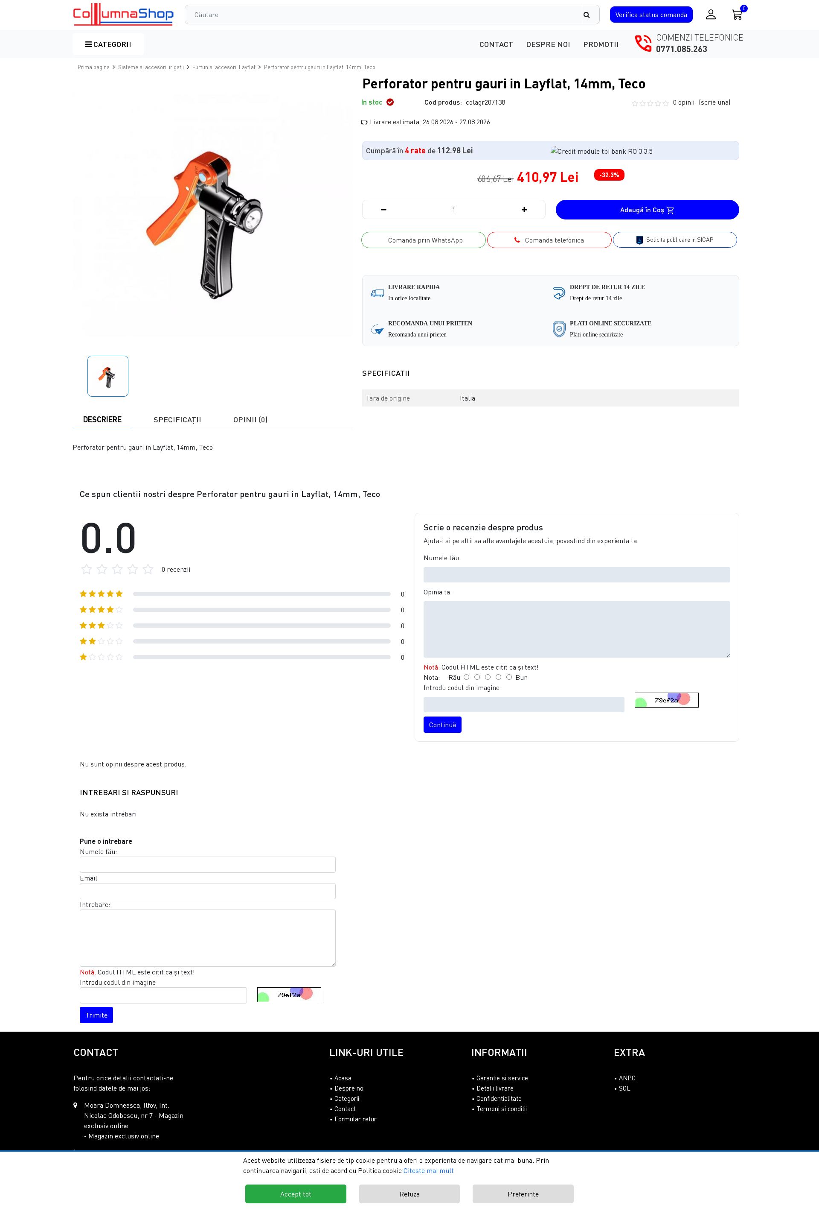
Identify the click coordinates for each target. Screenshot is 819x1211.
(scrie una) (714, 102)
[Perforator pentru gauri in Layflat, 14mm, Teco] (123, 14)
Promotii (601, 44)
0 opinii (701, 102)
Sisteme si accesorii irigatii (151, 67)
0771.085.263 (681, 49)
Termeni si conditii (501, 1108)
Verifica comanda (651, 14)
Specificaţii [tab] (177, 419)
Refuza (409, 1194)
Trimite (96, 1015)
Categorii (111, 44)
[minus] (383, 209)
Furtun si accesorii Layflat (224, 67)
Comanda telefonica (552, 240)
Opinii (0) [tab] (250, 419)
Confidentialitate (499, 1098)
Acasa (342, 1078)
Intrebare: (95, 904)
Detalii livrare (495, 1088)
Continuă (442, 724)
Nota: (432, 677)
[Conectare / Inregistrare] (711, 14)
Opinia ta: (438, 592)
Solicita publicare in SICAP (679, 239)
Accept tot (295, 1194)
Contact (496, 44)
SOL (624, 1088)
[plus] (524, 209)
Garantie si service (502, 1078)
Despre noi (548, 44)
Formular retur (355, 1119)
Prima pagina (94, 67)
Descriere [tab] (102, 419)
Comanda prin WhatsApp (424, 240)
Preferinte (523, 1194)
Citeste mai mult (429, 1170)
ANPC (627, 1078)
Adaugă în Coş (643, 209)
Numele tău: (442, 557)
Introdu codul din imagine (462, 687)
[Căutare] (590, 14)
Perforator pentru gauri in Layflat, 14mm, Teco (319, 67)
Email (88, 878)
